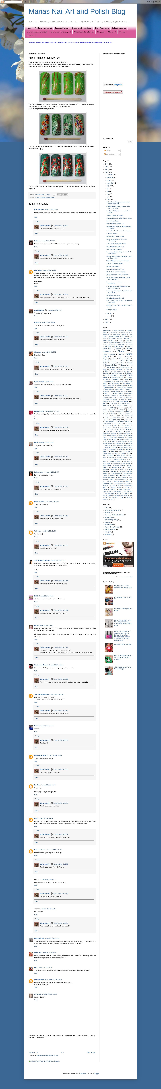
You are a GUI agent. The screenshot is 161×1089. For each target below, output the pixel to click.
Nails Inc (129, 443)
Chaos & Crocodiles (109, 354)
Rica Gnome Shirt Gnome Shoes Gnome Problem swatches (122, 657)
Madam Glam (106, 427)
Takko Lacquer (107, 491)
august (109, 186)
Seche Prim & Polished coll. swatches (118, 231)
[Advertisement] (62, 1044)
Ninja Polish (124, 447)
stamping (108, 512)
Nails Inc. (107, 445)
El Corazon (128, 373)
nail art (52, 197)
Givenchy (123, 391)
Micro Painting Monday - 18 (115, 224)
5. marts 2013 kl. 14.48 (48, 785)
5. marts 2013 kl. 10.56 (61, 648)
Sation (111, 479)
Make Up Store (117, 427)
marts (109, 199)
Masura (118, 431)
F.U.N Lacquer (114, 383)
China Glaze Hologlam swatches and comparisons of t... (118, 202)
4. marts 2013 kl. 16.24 (61, 255)
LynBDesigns (128, 423)
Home (29, 28)
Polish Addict (116, 463)
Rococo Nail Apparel (109, 477)
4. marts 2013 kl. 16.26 (61, 294)
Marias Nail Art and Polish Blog (77, 11)
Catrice (118, 349)
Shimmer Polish (118, 481)
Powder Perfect (117, 467)
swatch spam (109, 524)
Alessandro (106, 334)
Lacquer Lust (128, 415)
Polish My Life (107, 465)
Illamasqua (107, 406)
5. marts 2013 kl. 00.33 (46, 596)
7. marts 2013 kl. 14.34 (48, 953)
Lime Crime (129, 419)
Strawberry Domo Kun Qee (123, 644)
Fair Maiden (126, 383)
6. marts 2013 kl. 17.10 (48, 909)
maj (108, 194)
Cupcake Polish (111, 365)
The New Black (127, 491)
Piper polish (127, 461)
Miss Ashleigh (112, 435)
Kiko (127, 412)
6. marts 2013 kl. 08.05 (48, 879)
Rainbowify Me (39, 411)
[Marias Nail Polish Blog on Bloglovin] (113, 86)
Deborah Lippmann (124, 367)
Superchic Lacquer (109, 489)
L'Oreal (128, 413)
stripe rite (105, 499)
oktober (109, 180)
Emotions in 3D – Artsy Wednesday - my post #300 (123, 586)
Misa (104, 435)
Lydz (35, 818)
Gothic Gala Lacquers (125, 397)
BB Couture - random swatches (116, 272)
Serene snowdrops (112, 221)
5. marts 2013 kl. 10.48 (61, 337)
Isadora (112, 408)
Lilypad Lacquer (116, 420)
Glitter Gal (129, 393)
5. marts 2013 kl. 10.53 (61, 486)
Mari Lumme (38, 209)
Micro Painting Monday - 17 (115, 246)
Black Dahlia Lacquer (116, 342)
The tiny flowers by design (114, 215)
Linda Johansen (109, 421)
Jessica (121, 410)
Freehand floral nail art (43, 28)
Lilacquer (105, 419)
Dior (106, 371)
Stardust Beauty (116, 487)
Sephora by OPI (121, 479)
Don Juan (127, 371)
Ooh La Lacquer (124, 451)
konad (128, 497)
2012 (107, 319)
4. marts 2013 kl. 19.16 (46, 381)
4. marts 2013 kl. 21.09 (48, 531)
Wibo (131, 495)
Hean (122, 399)
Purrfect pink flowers (112, 266)
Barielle (120, 338)
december (110, 175)
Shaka (109, 481)
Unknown (37, 270)
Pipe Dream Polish (114, 461)
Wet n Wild (124, 495)
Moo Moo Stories (110, 529)
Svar (35, 217)
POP (104, 455)
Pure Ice (122, 471)
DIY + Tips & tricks (102, 28)
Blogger (96, 1074)
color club (114, 497)
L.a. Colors (106, 415)
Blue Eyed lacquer (110, 344)
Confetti (105, 363)
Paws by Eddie (121, 455)
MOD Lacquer (124, 426)
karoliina (37, 785)
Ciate (127, 357)
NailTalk (37, 322)
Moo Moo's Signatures (117, 437)
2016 (107, 164)
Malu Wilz (111, 429)
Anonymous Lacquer (119, 334)
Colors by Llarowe (110, 361)
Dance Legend (126, 365)
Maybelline (106, 433)
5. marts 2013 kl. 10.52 (61, 427)
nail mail (107, 522)
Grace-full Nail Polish (110, 399)
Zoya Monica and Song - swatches (117, 275)
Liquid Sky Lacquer (123, 421)
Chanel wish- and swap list (61, 32)
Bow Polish (108, 346)
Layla (106, 417)
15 (35, 197)
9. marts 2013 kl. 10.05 (45, 967)
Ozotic (123, 453)
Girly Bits (115, 391)
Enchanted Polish (117, 377)
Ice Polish (114, 403)
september (110, 183)
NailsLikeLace (39, 501)
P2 (128, 453)
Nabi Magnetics (122, 441)
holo (106, 508)
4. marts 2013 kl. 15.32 (50, 209)
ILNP (105, 404)
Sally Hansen (122, 477)
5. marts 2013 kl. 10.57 (61, 711)
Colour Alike (125, 361)
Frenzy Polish (119, 389)
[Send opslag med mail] (54, 194)
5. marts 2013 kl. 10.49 (61, 366)
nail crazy (37, 953)
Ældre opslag (91, 1052)
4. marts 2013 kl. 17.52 (48, 352)
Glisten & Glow (118, 393)
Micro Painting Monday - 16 (115, 269)
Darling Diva (111, 367)
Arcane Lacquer (114, 336)
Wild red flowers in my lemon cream (117, 261)
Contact (122, 32)
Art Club (124, 336)
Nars (114, 445)
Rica (117, 475)
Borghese (129, 344)
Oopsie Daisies (107, 453)
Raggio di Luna (39, 938)
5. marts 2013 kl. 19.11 (61, 834)
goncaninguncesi (40, 980)
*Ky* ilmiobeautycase (41, 694)
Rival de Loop (126, 475)
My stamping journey (111, 520)
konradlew (83, 1074)
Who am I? (112, 32)
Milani (120, 433)
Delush (105, 369)
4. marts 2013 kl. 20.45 (51, 472)
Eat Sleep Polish (117, 373)
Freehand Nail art (61, 28)
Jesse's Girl (112, 410)
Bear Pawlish (108, 341)
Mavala (128, 431)
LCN (120, 415)
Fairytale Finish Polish (109, 385)
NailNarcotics (38, 472)
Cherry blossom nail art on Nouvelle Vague (122, 668)
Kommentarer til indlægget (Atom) (47, 1056)
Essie (126, 379)
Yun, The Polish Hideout (42, 560)
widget (130, 577)
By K (128, 346)
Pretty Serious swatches (114, 249)
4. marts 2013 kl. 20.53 (52, 501)
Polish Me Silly (126, 463)
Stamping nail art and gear (82, 28)
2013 (107, 172)
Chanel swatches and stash (37, 32)
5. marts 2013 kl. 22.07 (54, 850)
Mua (121, 439)
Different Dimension (115, 369)
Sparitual (112, 485)
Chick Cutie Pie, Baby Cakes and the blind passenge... (118, 207)
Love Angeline (107, 423)
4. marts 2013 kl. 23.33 (58, 560)
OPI (112, 451)
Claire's (114, 359)
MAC (115, 425)
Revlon (112, 475)
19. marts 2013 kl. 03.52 (49, 994)
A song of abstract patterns (114, 263)
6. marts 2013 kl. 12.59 (61, 864)
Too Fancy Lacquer (123, 493)
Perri (36, 625)
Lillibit (36, 596)
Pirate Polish (106, 463)
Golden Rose (112, 397)
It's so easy (121, 408)
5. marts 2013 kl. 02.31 (45, 625)
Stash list (30, 36)
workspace (108, 534)
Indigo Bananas (122, 406)
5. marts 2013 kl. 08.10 (56, 665)
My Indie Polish (128, 439)
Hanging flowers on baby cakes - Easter (119, 218)
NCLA (107, 441)
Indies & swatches (119, 28)
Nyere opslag (33, 1052)
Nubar (121, 449)
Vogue (109, 495)
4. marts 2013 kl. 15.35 (48, 241)
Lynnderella (108, 425)
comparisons (109, 517)
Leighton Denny (115, 417)
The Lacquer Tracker (41, 665)
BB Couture (112, 338)
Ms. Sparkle (112, 439)
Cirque (105, 359)
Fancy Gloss (121, 385)
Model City (122, 435)
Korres (113, 413)
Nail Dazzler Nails (40, 755)
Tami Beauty (117, 491)
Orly (116, 453)
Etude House (120, 381)
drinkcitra (37, 994)
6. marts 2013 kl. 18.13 (61, 923)
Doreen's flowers (111, 234)
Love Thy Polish (118, 423)
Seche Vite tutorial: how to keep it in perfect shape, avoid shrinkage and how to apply (123, 622)
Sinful (127, 481)
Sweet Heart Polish (124, 489)
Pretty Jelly (114, 469)
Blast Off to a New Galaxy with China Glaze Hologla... (118, 278)
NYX (113, 441)
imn (122, 497)
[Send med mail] (58, 194)
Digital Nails (129, 369)
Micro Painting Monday (43, 197)
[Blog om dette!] (60, 194)
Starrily (127, 487)
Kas (35, 967)
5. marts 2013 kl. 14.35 (54, 755)
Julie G (112, 411)
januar (109, 316)
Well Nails (116, 495)
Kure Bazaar (120, 413)
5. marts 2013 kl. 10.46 (57, 694)
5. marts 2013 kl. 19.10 (61, 740)
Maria (36, 726)
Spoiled (120, 485)
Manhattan (129, 430)
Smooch (105, 485)
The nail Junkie (109, 493)
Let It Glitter (126, 417)
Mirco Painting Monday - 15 (115, 298)
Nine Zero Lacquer (111, 447)
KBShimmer (120, 411)
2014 (107, 169)
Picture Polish (119, 460)
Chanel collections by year (84, 32)
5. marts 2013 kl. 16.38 (45, 818)
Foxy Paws (108, 389)
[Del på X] (62, 194)
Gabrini (128, 389)
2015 (107, 167)
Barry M (126, 338)
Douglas (105, 373)
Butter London (119, 346)
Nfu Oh (120, 445)
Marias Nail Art (40, 194)
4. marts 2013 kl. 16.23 (61, 226)
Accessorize (114, 332)
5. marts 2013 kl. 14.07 (46, 726)
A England (106, 331)
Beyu (120, 340)
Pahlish (110, 455)
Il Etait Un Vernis (125, 403)
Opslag (108, 151)
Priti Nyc (114, 471)
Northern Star (112, 449)
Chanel (121, 351)
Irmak (36, 442)
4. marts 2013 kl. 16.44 (47, 322)
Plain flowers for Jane (113, 295)
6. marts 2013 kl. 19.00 (52, 938)
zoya (111, 499)
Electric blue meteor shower (115, 236)
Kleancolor (106, 413)
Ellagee (122, 375)
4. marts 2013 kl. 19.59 (46, 442)
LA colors (114, 415)
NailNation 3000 (120, 443)
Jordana (105, 411)
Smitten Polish (107, 483)
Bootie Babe (121, 344)
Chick (121, 354)
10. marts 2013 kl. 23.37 (54, 980)
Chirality (119, 357)
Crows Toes (120, 363)
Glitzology (121, 395)
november (110, 177)
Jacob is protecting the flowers (116, 243)
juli (108, 188)
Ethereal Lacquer (108, 381)
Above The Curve (118, 330)
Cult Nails (129, 363)
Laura (36, 381)
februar (109, 313)
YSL (106, 497)
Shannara (37, 352)
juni (108, 191)
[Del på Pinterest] (67, 194)
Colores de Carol (124, 359)
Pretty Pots (123, 469)
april (108, 197)
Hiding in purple (111, 310)
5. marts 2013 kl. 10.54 (61, 581)
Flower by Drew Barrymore (125, 387)
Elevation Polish (111, 375)
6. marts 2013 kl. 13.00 (61, 893)
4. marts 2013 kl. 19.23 (52, 411)
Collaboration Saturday (112, 510)
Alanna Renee (125, 332)
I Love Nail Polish (120, 401)
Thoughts (108, 532)
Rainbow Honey (116, 473)
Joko (129, 410)
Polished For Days (119, 465)
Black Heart (129, 342)
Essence (115, 379)
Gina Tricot (106, 391)
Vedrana (37, 241)
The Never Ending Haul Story (114, 515)
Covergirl (112, 363)
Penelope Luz (112, 457)
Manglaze (120, 429)
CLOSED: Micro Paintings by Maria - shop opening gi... (118, 287)
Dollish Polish (117, 371)
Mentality (113, 433)
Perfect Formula (123, 457)
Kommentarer (110, 154)
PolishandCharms (40, 850)
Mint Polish (127, 433)
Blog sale (100, 32)
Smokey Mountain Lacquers (123, 483)
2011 (107, 322)
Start (62, 1052)
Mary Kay (109, 431)
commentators (124, 577)
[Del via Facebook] (65, 194)
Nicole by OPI (128, 445)
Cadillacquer (107, 349)
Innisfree (105, 408)
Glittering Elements (110, 395)
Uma (104, 495)
